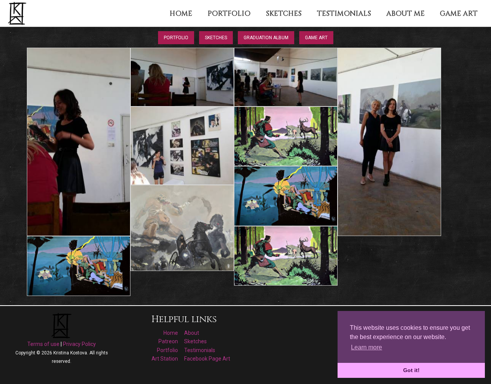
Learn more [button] (366, 347)
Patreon (168, 341)
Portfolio (176, 37)
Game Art (316, 37)
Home (170, 333)
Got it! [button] (411, 370)
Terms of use (43, 344)
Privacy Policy (79, 344)
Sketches (216, 37)
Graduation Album (266, 37)
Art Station (165, 359)
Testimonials (199, 350)
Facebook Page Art (207, 359)
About (191, 333)
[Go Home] (18, 13)
